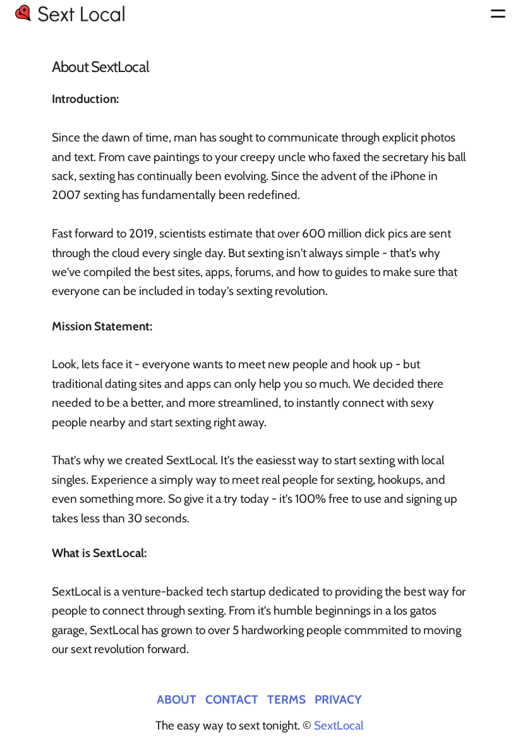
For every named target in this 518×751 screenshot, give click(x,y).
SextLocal (338, 725)
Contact (231, 699)
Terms (286, 699)
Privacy (338, 699)
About (176, 699)
